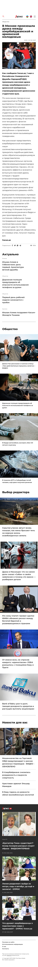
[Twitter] (15, 245)
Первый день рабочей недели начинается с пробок (13, 300)
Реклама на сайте (8, 942)
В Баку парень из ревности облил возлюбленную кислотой (18, 793)
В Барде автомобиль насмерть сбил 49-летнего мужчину (17, 444)
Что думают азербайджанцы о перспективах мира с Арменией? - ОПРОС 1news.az (17, 926)
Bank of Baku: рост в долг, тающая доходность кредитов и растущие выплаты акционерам (18, 706)
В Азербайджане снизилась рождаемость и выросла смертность (16, 775)
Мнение (4, 258)
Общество (5, 276)
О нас (4, 946)
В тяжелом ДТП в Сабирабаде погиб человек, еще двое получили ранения (17, 481)
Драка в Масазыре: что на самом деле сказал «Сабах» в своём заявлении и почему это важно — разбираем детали (19, 576)
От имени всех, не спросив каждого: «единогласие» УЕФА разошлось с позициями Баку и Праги (18, 664)
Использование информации (12, 944)
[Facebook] (12, 245)
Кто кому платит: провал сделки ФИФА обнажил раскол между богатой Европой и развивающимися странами (18, 620)
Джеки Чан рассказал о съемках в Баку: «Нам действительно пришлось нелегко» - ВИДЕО (18, 366)
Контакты (5, 948)
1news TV (4, 839)
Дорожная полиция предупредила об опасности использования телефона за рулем (15, 283)
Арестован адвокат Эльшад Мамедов (16, 784)
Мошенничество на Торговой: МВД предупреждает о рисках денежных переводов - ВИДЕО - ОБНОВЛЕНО (18, 762)
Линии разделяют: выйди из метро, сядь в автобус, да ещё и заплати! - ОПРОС (18, 886)
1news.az (9, 955)
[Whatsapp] (17, 245)
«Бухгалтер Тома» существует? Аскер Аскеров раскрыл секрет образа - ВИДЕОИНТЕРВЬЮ (18, 846)
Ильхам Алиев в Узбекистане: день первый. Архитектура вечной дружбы (13, 266)
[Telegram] (20, 245)
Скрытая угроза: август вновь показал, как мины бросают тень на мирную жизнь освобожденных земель (18, 532)
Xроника (4, 308)
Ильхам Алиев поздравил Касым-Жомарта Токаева (19, 313)
